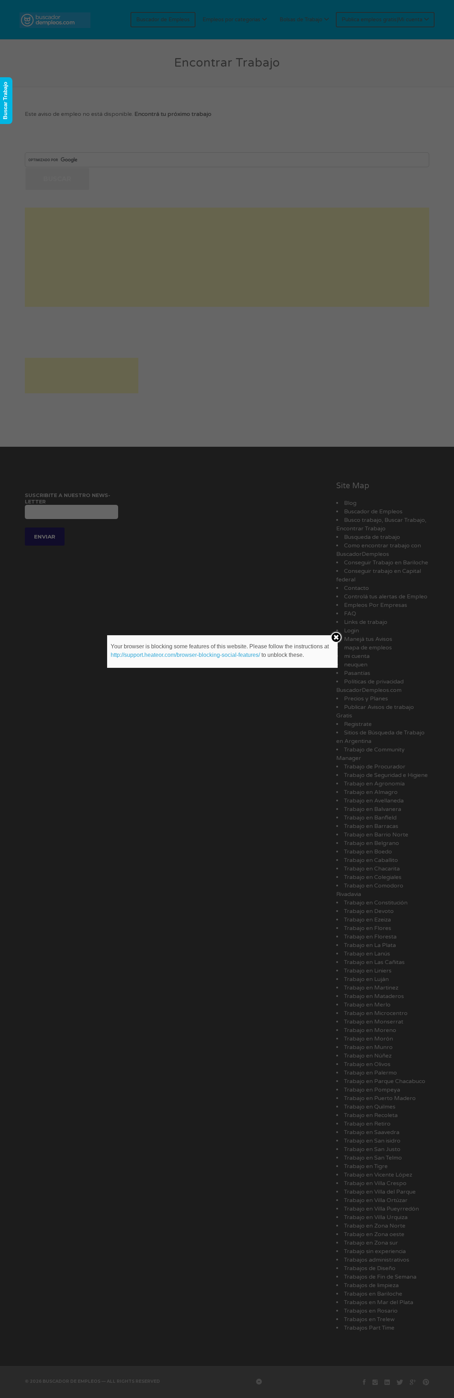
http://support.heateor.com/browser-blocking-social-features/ (185, 655)
